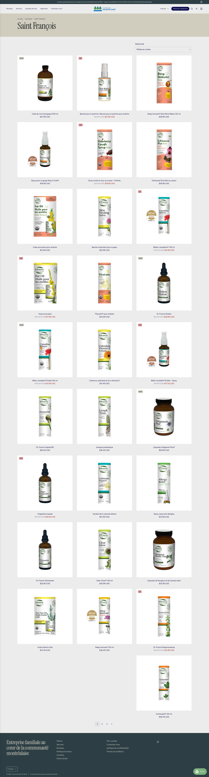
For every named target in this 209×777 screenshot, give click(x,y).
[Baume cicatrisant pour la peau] (104, 216)
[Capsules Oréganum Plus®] (164, 416)
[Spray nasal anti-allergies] (164, 483)
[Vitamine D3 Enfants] (45, 683)
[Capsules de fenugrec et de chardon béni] (164, 549)
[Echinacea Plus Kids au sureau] (164, 149)
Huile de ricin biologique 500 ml (45, 114)
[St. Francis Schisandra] (45, 549)
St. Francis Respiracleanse (164, 647)
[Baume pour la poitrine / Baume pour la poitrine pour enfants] (104, 83)
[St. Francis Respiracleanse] (164, 616)
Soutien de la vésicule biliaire (104, 514)
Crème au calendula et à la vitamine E (104, 380)
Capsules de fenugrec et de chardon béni (164, 580)
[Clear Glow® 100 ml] (104, 549)
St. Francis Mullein (164, 314)
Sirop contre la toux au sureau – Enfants (104, 180)
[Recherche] (191, 8)
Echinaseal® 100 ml (164, 714)
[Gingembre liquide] (45, 483)
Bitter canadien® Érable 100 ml (45, 380)
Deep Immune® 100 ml (104, 647)
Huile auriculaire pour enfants (45, 247)
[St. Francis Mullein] (164, 283)
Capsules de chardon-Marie (104, 714)
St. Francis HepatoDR (45, 447)
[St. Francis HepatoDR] (45, 416)
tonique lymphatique (104, 447)
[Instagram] (201, 2)
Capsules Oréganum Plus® (164, 447)
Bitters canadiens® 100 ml (164, 247)
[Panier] (201, 8)
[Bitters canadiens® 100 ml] (164, 216)
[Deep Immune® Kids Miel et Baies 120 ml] (164, 83)
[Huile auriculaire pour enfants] (45, 216)
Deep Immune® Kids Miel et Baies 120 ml (163, 114)
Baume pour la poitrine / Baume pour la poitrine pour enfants (104, 114)
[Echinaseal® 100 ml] (164, 683)
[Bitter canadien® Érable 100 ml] (45, 349)
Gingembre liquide (44, 514)
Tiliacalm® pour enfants (104, 314)
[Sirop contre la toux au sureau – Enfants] (104, 149)
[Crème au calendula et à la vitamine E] (104, 349)
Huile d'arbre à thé (45, 647)
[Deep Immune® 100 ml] (104, 616)
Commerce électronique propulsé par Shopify (43, 774)
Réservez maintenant (180, 9)
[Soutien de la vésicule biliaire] (104, 483)
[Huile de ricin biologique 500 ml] (45, 83)
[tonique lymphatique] (104, 416)
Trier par (139, 44)
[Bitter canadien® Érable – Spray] (164, 349)
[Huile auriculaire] (45, 283)
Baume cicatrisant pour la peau (104, 247)
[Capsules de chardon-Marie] (104, 683)
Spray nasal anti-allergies (164, 514)
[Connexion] (196, 8)
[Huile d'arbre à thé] (45, 616)
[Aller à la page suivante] (111, 724)
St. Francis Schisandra (45, 580)
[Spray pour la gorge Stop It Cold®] (45, 149)
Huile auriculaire (45, 314)
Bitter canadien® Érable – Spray (164, 380)
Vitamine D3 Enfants (45, 714)
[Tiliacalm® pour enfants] (104, 283)
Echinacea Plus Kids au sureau (164, 180)
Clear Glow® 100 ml (104, 580)
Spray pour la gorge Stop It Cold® (45, 180)
